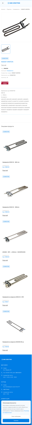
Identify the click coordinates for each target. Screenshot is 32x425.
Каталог (3, 9)
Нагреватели (16, 9)
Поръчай (3, 65)
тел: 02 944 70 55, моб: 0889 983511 (12, 372)
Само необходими (16, 416)
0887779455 (6, 389)
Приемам (16, 420)
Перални (9, 9)
